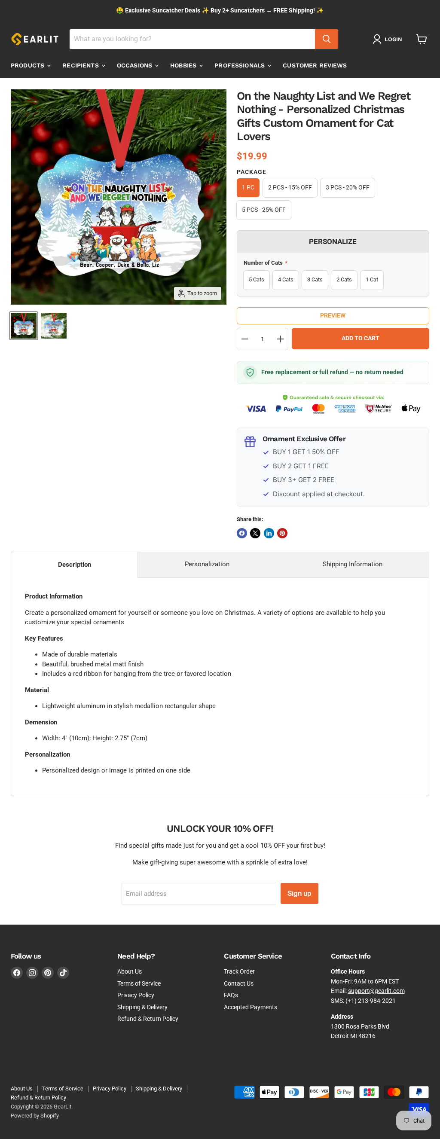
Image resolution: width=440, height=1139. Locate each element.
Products (28, 65)
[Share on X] (255, 533)
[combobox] (192, 39)
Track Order (239, 971)
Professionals (240, 65)
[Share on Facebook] (242, 533)
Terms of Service (139, 983)
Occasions (135, 65)
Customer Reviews (315, 65)
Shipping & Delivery (142, 1007)
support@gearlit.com (376, 990)
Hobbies (184, 65)
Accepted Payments (250, 1007)
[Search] (326, 39)
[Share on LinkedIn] (269, 533)
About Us (129, 971)
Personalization (207, 564)
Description (74, 564)
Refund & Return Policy (147, 1018)
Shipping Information (352, 564)
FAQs (231, 995)
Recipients (81, 65)
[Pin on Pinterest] (282, 533)
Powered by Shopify (35, 1115)
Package (251, 171)
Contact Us (239, 983)
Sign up (299, 893)
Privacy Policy (135, 995)
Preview (332, 315)
